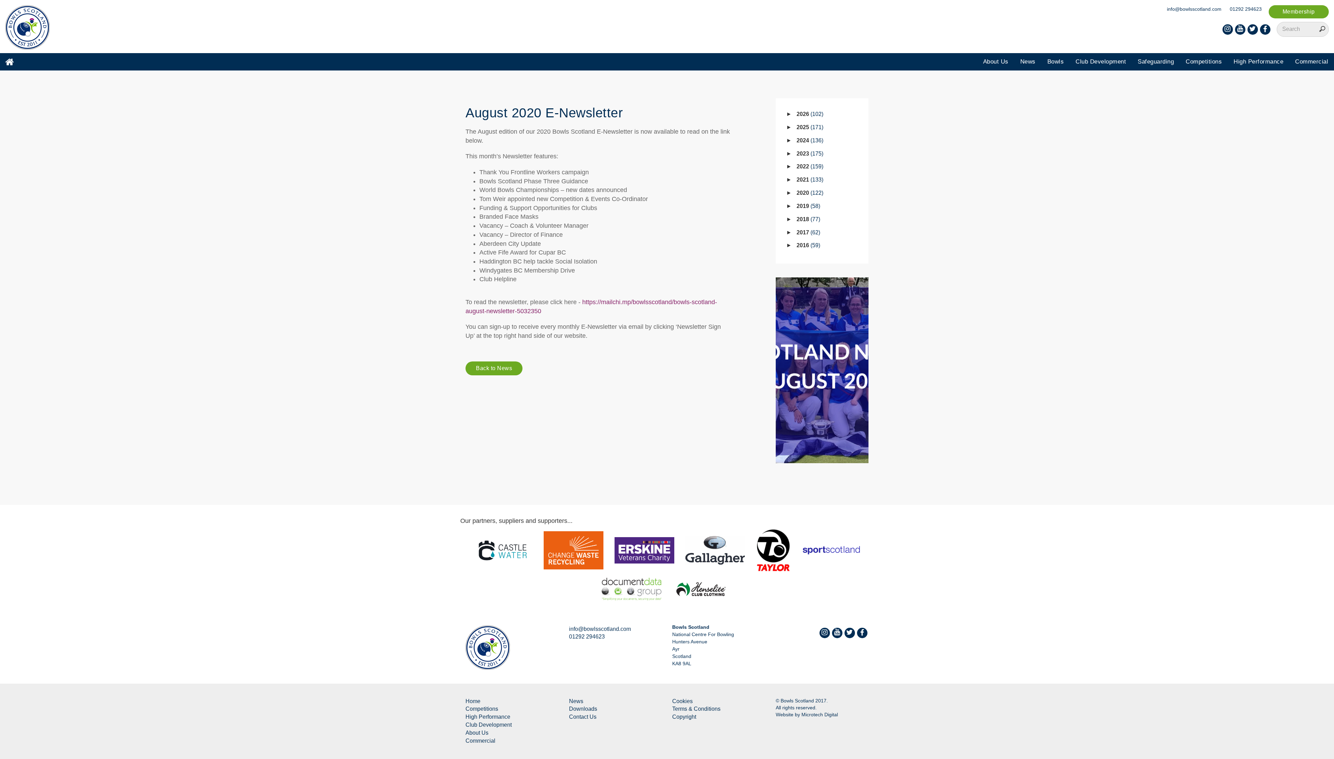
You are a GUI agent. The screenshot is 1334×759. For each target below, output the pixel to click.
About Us (995, 61)
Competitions (1204, 61)
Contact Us (582, 717)
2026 (809, 114)
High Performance (1258, 61)
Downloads (583, 709)
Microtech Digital (819, 714)
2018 (807, 219)
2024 (809, 140)
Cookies (682, 701)
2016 (807, 245)
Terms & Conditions (696, 709)
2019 (807, 206)
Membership (1299, 12)
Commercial (1311, 61)
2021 (809, 180)
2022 (809, 166)
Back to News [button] (494, 368)
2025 (809, 127)
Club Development (1101, 61)
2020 (809, 193)
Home (473, 701)
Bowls (1055, 61)
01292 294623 (1246, 9)
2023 (809, 154)
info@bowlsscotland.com (1194, 9)
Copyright (684, 717)
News (1028, 61)
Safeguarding (1156, 61)
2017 (807, 232)
